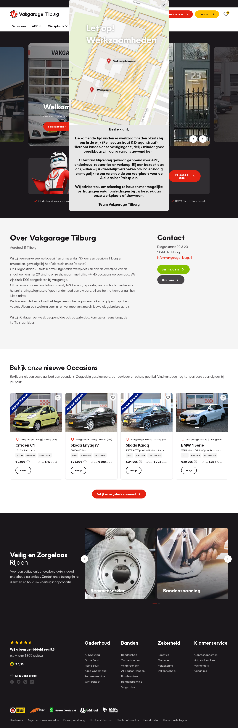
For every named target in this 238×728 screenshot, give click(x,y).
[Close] (164, 5)
